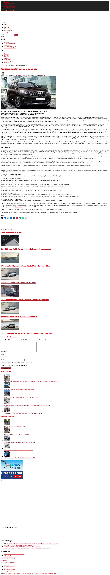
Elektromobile (7, 29)
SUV (10, 229)
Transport (6, 27)
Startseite (6, 2)
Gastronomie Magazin (10, 558)
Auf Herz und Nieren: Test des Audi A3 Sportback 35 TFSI (19, 458)
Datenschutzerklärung (10, 3)
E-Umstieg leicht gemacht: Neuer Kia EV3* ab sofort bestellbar (25, 266)
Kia (6, 65)
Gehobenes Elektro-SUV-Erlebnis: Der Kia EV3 (18, 283)
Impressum (7, 4)
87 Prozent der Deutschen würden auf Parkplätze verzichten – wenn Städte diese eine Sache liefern (31, 381)
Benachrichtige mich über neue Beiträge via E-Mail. (15, 365)
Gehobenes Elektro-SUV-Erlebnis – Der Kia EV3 (19, 316)
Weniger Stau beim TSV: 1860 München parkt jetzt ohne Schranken (22, 397)
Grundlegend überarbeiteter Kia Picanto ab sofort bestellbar (25, 299)
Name (2, 354)
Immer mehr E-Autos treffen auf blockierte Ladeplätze (19, 389)
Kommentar (4, 351)
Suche (16, 34)
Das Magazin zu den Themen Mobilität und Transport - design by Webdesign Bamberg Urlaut (30, 573)
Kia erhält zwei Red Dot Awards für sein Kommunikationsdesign (26, 249)
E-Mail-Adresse (4, 357)
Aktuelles (6, 23)
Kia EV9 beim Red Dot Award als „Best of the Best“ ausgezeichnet (26, 333)
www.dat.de (18, 207)
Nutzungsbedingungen (10, 6)
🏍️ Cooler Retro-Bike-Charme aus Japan (15, 426)
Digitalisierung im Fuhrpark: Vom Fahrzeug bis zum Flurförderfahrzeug (23, 413)
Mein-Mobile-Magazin (20, 75)
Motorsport (7, 32)
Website (3, 360)
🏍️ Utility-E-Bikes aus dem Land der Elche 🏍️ (16, 434)
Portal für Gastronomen (10, 557)
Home (2, 65)
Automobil (6, 24)
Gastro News (7, 555)
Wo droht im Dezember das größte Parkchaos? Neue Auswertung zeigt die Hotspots (27, 405)
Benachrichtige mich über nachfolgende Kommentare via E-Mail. (18, 362)
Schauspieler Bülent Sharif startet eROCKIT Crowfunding (19, 442)
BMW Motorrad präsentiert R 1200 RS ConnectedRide (18, 450)
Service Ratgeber (8, 30)
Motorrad (6, 26)
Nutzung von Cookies (9, 7)
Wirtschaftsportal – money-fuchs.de (14, 554)
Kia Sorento (6, 229)
